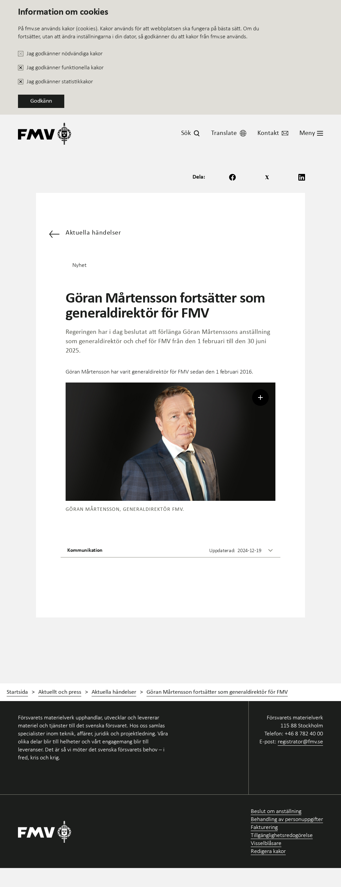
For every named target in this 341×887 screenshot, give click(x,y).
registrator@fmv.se (300, 741)
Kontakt (268, 133)
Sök (186, 133)
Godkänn (41, 101)
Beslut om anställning (276, 811)
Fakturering (264, 827)
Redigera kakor (268, 851)
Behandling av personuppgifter (287, 819)
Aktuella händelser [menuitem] (114, 692)
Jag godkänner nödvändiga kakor (65, 53)
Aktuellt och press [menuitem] (59, 692)
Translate (224, 133)
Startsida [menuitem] (17, 692)
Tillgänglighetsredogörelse (282, 835)
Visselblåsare (266, 843)
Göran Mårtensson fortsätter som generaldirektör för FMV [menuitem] (217, 692)
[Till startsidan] (44, 133)
